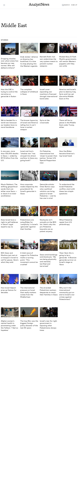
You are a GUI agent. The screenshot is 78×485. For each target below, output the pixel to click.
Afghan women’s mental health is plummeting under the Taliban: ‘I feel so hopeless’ (9, 325)
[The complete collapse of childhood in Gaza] (29, 81)
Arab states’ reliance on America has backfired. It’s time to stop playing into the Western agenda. (29, 61)
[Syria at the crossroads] (49, 112)
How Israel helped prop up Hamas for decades (8, 290)
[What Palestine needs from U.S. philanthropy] (68, 211)
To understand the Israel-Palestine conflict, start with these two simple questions (67, 189)
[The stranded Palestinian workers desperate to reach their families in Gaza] (49, 279)
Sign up (74, 5)
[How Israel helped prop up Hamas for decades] (10, 279)
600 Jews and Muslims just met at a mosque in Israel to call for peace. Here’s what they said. (9, 257)
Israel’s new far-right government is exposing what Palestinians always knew (48, 325)
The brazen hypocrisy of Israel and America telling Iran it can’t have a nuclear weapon (29, 125)
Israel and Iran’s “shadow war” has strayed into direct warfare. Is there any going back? (28, 155)
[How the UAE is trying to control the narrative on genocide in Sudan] (10, 81)
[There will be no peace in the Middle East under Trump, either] (68, 112)
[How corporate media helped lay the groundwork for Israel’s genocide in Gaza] (29, 176)
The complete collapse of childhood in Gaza (29, 91)
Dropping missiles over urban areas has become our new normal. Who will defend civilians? (9, 63)
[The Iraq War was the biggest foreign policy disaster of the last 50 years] (29, 312)
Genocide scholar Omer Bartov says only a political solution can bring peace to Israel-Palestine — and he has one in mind (48, 191)
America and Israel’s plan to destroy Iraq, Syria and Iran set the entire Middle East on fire (67, 94)
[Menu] (4, 5)
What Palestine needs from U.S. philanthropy (65, 222)
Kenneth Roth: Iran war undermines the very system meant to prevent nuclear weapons (49, 61)
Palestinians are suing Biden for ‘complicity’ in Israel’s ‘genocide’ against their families (29, 224)
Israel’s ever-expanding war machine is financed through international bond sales (48, 94)
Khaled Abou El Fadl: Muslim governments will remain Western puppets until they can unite (67, 61)
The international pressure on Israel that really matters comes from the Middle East (28, 292)
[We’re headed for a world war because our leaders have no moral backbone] (10, 112)
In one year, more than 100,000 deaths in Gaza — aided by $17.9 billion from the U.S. (9, 155)
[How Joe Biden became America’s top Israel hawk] (68, 142)
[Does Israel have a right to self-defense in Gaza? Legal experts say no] (10, 211)
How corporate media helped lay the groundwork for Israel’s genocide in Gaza (29, 189)
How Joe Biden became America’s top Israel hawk (67, 153)
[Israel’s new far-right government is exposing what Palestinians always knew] (49, 312)
